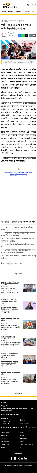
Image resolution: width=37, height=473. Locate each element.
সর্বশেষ (4, 12)
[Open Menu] (33, 11)
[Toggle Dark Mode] (34, 5)
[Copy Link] (30, 35)
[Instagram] (15, 459)
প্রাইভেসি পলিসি (5, 444)
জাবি (7, 263)
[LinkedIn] (25, 459)
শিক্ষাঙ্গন (10, 12)
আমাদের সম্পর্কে (5, 433)
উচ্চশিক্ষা (18, 12)
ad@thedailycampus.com (28, 427)
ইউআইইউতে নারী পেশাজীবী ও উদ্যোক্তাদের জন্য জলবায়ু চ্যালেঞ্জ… (9, 355)
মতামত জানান (5, 441)
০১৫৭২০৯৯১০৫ (5, 422)
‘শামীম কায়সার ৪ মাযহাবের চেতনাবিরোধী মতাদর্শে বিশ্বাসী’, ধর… (9, 301)
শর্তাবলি (3, 447)
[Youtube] (22, 459)
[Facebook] (19, 35)
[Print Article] (34, 35)
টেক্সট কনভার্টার (24, 438)
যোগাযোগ (4, 435)
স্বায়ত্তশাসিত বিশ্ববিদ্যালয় (16, 21)
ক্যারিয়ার (22, 435)
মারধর (21, 263)
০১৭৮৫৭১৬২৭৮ (5, 424)
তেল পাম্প (14, 263)
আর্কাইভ (22, 441)
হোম (5, 21)
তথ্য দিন (3, 438)
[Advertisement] (18, 199)
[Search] (28, 5)
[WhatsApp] (23, 35)
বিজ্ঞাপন (22, 433)
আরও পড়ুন (18, 274)
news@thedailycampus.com (10, 427)
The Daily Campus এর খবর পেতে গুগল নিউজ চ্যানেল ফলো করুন (18, 174)
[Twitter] (26, 35)
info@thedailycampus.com (10, 414)
